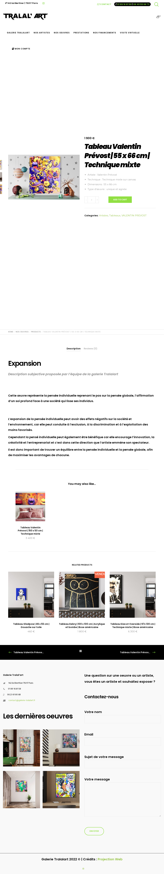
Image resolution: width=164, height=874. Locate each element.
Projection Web (110, 859)
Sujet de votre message (104, 757)
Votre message (97, 779)
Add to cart (120, 199)
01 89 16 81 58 (124, 4)
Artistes (103, 215)
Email (88, 734)
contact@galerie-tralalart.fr (21, 700)
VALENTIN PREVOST (134, 215)
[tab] (74, 348)
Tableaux (114, 215)
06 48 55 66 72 (141, 4)
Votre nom (93, 712)
